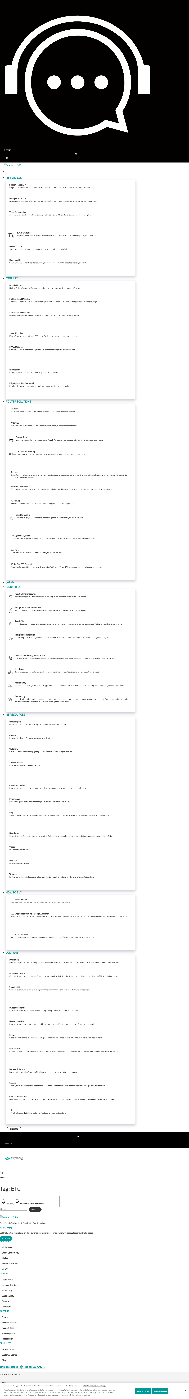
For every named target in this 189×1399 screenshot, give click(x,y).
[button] (185, 1390)
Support (14, 1110)
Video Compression (17, 212)
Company (5, 1273)
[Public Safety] (10, 686)
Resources (5, 1343)
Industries (15, 549)
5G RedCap (15, 500)
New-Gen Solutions (19, 486)
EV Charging (20, 696)
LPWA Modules (15, 346)
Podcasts (13, 860)
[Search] (72, 159)
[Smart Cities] (10, 624)
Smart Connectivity (17, 184)
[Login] (75, 153)
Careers (12, 1082)
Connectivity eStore (19, 899)
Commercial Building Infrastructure (30, 655)
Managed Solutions (17, 198)
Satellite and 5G (23, 514)
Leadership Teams (17, 973)
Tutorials (13, 874)
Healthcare (19, 669)
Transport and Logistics (25, 634)
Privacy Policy (63, 1390)
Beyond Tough (22, 437)
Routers (14, 408)
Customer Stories (17, 785)
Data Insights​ (15, 259)
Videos (12, 846)
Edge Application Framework (21, 383)
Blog (11, 812)
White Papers (15, 721)
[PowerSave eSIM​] (11, 236)
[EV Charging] (10, 700)
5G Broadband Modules (19, 298)
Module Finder (15, 285)
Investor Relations (17, 1007)
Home (2, 1177)
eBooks (12, 735)
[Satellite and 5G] (11, 518)
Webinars (13, 748)
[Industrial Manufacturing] (10, 597)
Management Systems (20, 535)
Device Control (15, 246)
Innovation (14, 959)
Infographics (14, 798)
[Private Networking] (12, 455)
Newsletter (14, 833)
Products (5, 1241)
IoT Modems (14, 369)
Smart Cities (20, 621)
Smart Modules (16, 333)
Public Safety (20, 682)
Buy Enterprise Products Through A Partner (30, 913)
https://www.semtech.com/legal (94, 1385)
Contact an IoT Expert (20, 934)
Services (14, 472)
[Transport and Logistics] (10, 638)
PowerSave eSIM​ (23, 232)
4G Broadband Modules (19, 312)
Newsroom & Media (17, 1021)
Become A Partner (17, 1069)
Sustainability (15, 987)
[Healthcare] (10, 672)
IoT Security (14, 1048)
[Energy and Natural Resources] (10, 611)
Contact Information (18, 1096)
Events (12, 1034)
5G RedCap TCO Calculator (22, 564)
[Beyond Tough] (11, 440)
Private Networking (26, 451)
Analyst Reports (16, 762)
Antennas (15, 422)
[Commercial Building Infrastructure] (10, 659)
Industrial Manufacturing (25, 593)
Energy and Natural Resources (28, 607)
